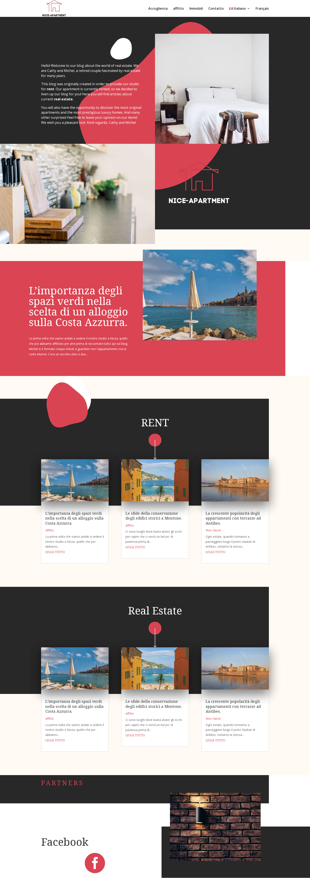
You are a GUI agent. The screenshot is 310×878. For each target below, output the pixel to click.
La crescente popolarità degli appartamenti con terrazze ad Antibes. (233, 518)
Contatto (216, 9)
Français (262, 9)
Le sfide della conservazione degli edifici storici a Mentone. (153, 516)
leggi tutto (55, 552)
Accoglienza (158, 9)
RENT (155, 422)
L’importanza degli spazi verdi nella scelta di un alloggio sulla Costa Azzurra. (78, 306)
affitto (178, 9)
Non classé (213, 530)
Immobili (196, 9)
